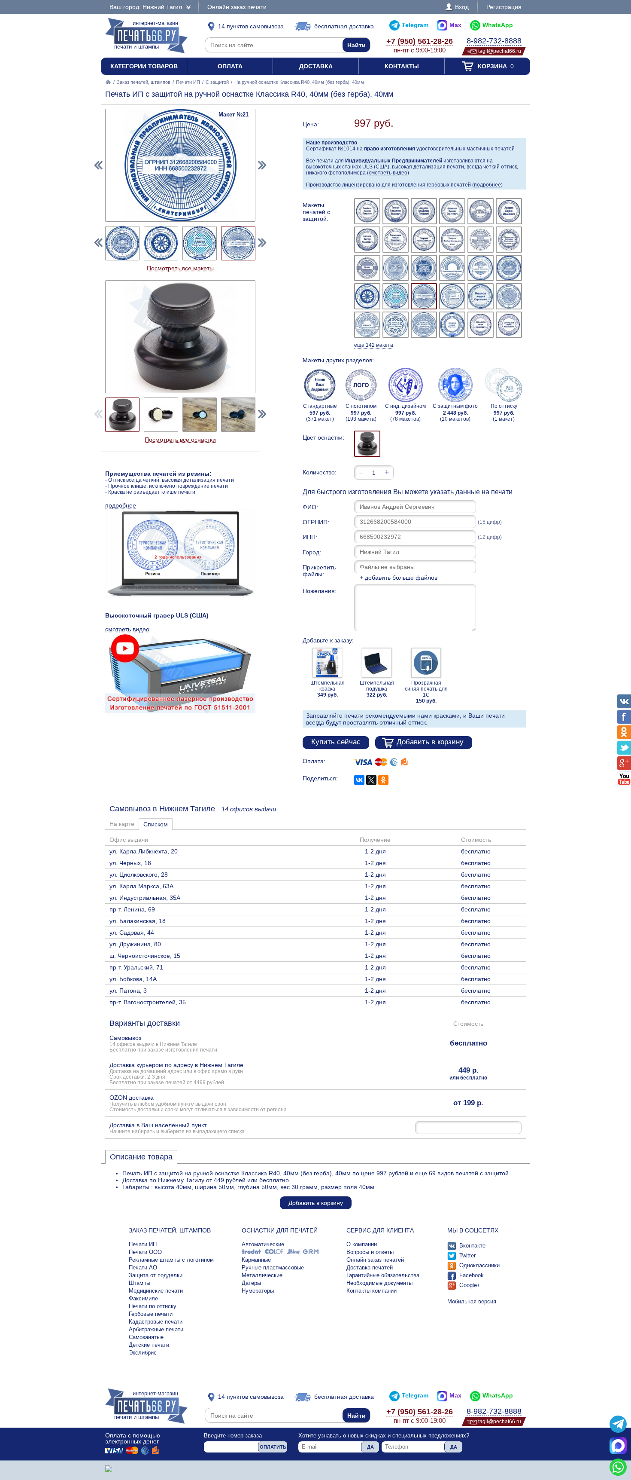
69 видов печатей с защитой (469, 1173)
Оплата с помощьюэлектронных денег (132, 1438)
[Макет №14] (395, 268)
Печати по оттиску (152, 1306)
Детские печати (149, 1345)
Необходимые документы (379, 1283)
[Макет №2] (395, 211)
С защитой (217, 82)
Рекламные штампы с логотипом (171, 1260)
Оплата (230, 66)
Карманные (256, 1260)
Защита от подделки (155, 1275)
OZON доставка (198, 1103)
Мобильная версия (471, 1301)
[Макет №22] (452, 296)
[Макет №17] (480, 268)
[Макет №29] (480, 325)
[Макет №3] (424, 211)
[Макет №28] (452, 325)
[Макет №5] (480, 211)
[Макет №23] (480, 296)
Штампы (139, 1283)
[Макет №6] (509, 211)
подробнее (487, 185)
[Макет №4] (452, 211)
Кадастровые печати (155, 1321)
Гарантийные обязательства (382, 1275)
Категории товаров (144, 66)
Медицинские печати (156, 1290)
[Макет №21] (424, 296)
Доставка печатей (369, 1267)
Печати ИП (188, 82)
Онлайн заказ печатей (375, 1260)
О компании (361, 1244)
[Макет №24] (509, 296)
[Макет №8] (395, 239)
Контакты (402, 66)
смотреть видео (388, 173)
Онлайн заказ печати (237, 6)
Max (455, 24)
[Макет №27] (424, 325)
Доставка (316, 66)
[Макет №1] (367, 211)
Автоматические (263, 1244)
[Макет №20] (395, 296)
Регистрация (504, 6)
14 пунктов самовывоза (251, 26)
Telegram (415, 24)
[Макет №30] (509, 325)
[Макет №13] (367, 268)
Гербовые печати (151, 1314)
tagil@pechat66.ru (499, 51)
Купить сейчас (336, 742)
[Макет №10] (452, 239)
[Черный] (367, 444)
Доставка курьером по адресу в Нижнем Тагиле (176, 1073)
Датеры (251, 1283)
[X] (371, 780)
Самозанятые (146, 1337)
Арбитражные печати (156, 1329)
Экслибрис (143, 1352)
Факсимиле (143, 1298)
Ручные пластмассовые (273, 1267)
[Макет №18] (509, 268)
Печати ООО (145, 1252)
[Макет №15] (424, 268)
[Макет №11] (480, 239)
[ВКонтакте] (359, 780)
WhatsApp (497, 24)
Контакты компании (371, 1290)
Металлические (262, 1275)
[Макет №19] (367, 296)
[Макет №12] (509, 239)
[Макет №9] (424, 239)
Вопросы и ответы (370, 1252)
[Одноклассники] (383, 780)
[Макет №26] (395, 325)
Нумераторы (258, 1290)
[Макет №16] (452, 268)
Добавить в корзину (430, 742)
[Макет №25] (367, 325)
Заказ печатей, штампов (143, 82)
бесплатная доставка (344, 26)
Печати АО (143, 1267)
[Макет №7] (367, 239)
